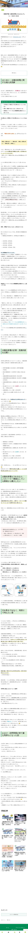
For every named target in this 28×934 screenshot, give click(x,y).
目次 (13, 72)
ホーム (7, 927)
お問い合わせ (14, 929)
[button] (24, 477)
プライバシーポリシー (20, 927)
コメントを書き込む (14, 914)
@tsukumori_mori (17, 36)
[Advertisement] (14, 891)
